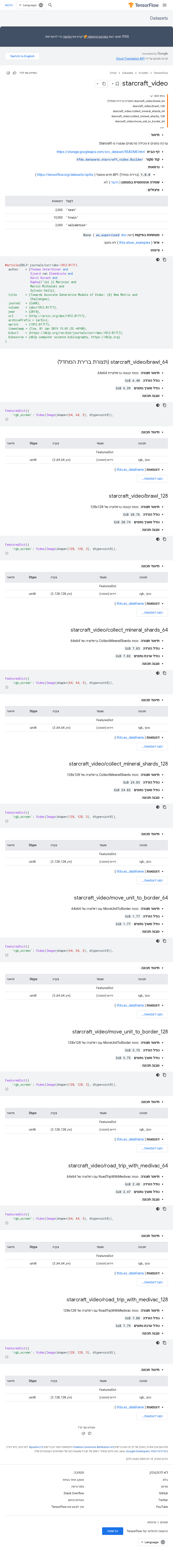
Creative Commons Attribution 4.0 (93, 1447)
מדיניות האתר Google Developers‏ (146, 1451)
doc (111, 235)
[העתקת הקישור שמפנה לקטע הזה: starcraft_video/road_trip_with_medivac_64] (64, 1166)
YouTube (162, 1506)
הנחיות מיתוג (76, 1500)
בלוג (165, 1479)
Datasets (159, 18)
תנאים (164, 1522)
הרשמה (112, 1531)
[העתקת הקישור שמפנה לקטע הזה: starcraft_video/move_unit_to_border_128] (68, 1032)
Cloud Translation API (130, 58)
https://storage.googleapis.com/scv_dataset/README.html (101, 152)
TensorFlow (161, 72)
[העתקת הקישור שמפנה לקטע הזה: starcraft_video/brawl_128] (104, 496)
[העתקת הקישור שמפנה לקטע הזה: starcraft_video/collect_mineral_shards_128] (65, 764)
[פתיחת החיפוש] (50, 5)
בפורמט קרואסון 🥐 (96, 36)
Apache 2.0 (36, 1447)
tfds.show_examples (134, 243)
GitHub (163, 1493)
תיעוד (115, 182)
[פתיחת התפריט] (164, 5)
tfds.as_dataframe (130, 470)
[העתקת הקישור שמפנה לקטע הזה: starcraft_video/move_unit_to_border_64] (70, 898)
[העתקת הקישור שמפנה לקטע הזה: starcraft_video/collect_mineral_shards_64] (66, 630)
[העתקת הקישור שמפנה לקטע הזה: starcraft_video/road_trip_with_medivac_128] (62, 1300)
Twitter (163, 1500)
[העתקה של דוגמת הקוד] (164, 259)
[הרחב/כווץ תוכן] (151, 96)
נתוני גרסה (77, 1486)
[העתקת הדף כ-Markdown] (104, 83)
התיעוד (67, 36)
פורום (164, 1486)
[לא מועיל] (8, 73)
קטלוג (113, 72)
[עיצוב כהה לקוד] (157, 259)
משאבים (143, 72)
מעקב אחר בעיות (73, 1479)
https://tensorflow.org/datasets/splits (65, 175)
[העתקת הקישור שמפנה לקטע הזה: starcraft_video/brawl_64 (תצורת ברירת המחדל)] (53, 362)
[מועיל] (14, 73)
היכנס (9, 5)
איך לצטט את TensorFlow (67, 1506)
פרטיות (151, 1522)
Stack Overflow (74, 1493)
